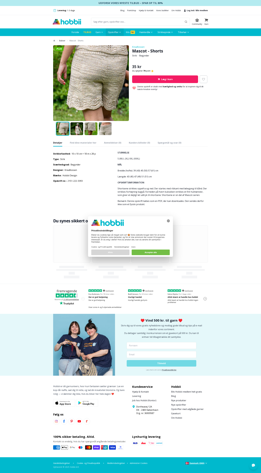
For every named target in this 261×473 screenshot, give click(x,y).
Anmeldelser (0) (112, 142)
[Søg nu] (186, 22)
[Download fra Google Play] (87, 403)
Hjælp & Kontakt (146, 10)
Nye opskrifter (178, 404)
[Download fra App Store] (64, 403)
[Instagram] (56, 421)
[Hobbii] (67, 22)
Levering (136, 396)
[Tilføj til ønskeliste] (203, 79)
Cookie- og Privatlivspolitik (88, 463)
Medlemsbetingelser (116, 463)
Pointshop (131, 10)
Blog (122, 10)
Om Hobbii (176, 10)
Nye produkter (178, 400)
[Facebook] (64, 421)
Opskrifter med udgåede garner (187, 409)
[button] (206, 21)
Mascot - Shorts (76, 40)
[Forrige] (57, 83)
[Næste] (125, 83)
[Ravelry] (87, 421)
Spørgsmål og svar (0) (169, 142)
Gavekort (176, 413)
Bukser (62, 40)
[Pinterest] (71, 421)
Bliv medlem (202, 10)
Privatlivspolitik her (169, 370)
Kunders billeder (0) (139, 142)
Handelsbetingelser (61, 463)
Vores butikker (162, 10)
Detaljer (57, 142)
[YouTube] (79, 421)
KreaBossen (138, 46)
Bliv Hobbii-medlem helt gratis (186, 391)
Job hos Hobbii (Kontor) (144, 400)
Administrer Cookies (138, 463)
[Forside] (54, 41)
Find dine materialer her (83, 142)
